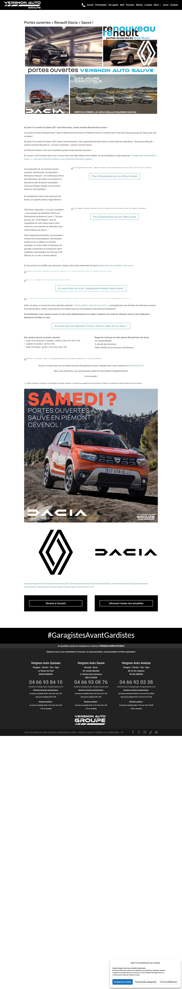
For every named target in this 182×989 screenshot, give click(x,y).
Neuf (122, 5)
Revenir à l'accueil (56, 603)
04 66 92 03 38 (136, 682)
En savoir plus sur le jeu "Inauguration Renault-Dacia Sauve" (91, 288)
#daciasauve (43, 587)
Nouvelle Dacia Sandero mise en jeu (117, 265)
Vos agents (113, 5)
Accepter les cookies (122, 982)
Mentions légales (86, 732)
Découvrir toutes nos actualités (126, 603)
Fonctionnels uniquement (145, 982)
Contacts (174, 5)
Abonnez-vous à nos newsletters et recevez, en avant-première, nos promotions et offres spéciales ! (91, 652)
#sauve (67, 587)
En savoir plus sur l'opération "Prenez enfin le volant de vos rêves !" (91, 326)
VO (122, 732)
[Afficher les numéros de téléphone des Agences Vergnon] (83, 5)
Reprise (139, 5)
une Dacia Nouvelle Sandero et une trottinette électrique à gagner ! (63, 159)
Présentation (101, 5)
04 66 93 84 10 (46, 682)
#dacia (60, 587)
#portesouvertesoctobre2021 (56, 583)
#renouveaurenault (120, 583)
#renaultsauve (30, 587)
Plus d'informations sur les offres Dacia (114, 216)
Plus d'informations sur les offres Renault (114, 176)
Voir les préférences (168, 982)
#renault (53, 587)
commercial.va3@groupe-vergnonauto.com (136, 687)
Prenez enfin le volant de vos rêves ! (91, 305)
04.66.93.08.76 (136, 365)
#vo (92, 587)
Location (148, 5)
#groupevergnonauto (33, 583)
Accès (166, 5)
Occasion (130, 5)
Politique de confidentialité (107, 732)
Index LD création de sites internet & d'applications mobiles (50, 732)
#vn (88, 587)
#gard (73, 587)
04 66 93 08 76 (91, 682)
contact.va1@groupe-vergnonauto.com (46, 687)
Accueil (90, 5)
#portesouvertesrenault (80, 583)
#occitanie (81, 587)
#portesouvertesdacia (101, 583)
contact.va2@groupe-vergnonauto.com (91, 687)
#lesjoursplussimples (138, 583)
